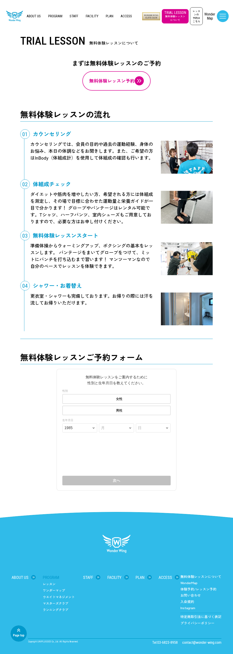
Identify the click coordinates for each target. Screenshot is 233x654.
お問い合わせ (190, 595)
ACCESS (126, 16)
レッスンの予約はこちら (196, 16)
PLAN (109, 16)
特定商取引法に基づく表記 (200, 616)
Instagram (187, 607)
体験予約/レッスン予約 (198, 589)
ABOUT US (34, 16)
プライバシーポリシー (197, 623)
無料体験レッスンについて (200, 576)
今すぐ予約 (215, 643)
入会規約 (187, 601)
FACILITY (92, 16)
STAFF (74, 16)
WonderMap (189, 582)
